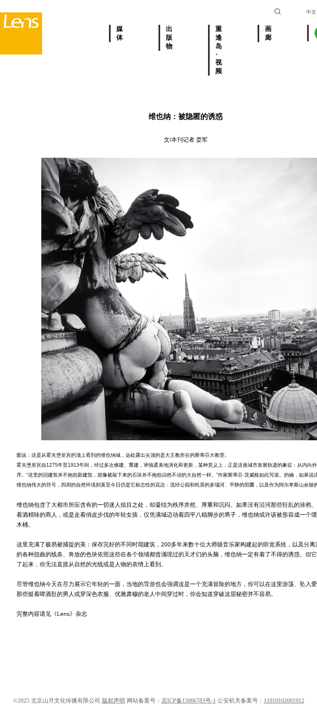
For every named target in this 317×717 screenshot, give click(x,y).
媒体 (119, 33)
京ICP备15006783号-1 (188, 701)
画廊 (268, 33)
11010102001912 (284, 701)
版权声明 (113, 701)
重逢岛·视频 (218, 49)
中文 (311, 12)
